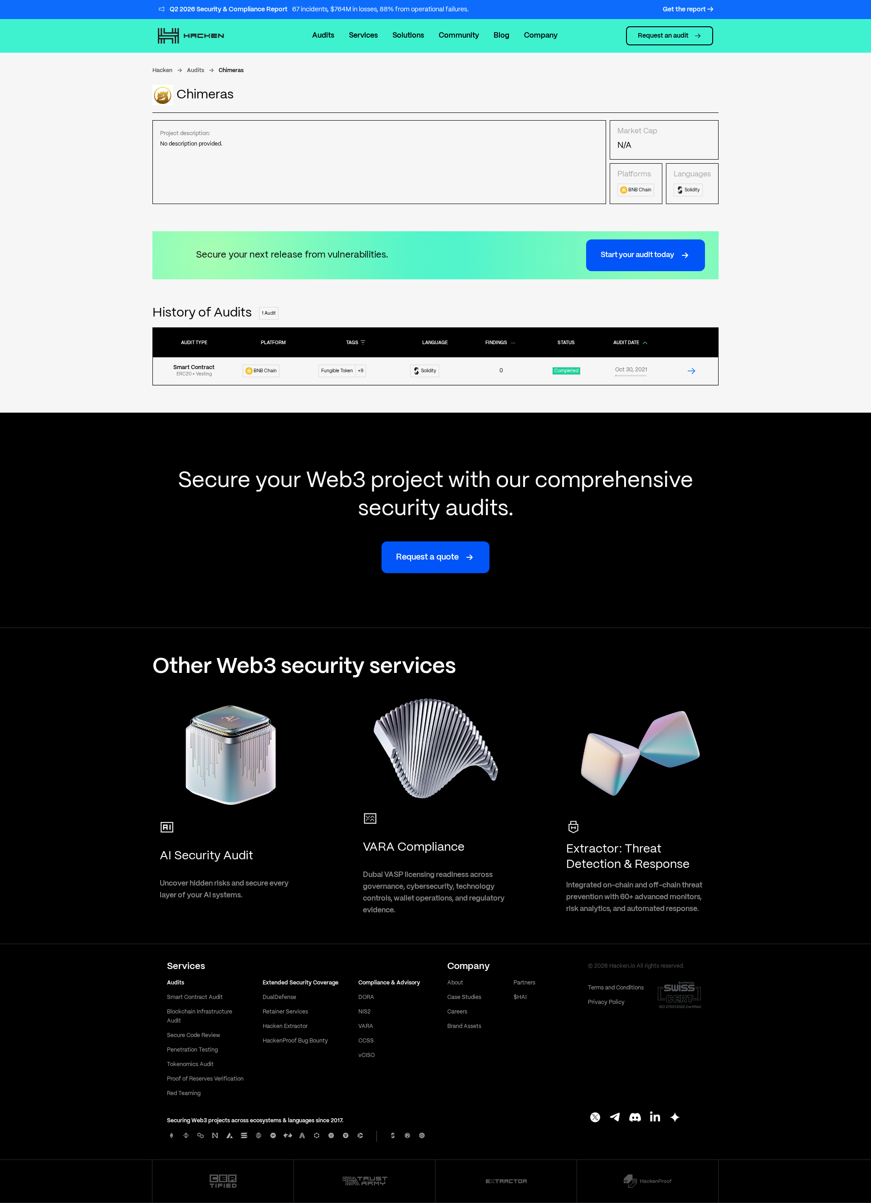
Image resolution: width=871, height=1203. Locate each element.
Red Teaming (184, 1093)
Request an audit (663, 36)
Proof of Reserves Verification (205, 1078)
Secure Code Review (193, 1035)
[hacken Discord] (635, 1118)
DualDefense (279, 997)
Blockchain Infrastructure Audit (199, 1016)
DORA (366, 997)
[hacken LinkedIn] (655, 1118)
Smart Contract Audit (195, 997)
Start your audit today (637, 255)
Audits (323, 35)
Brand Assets (464, 1026)
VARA (365, 1026)
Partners (524, 982)
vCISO (366, 1055)
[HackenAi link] (223, 1181)
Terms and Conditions (616, 987)
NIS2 (364, 1011)
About (455, 982)
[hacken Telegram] (615, 1118)
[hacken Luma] (675, 1118)
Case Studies (464, 997)
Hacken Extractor (285, 1026)
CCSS (366, 1040)
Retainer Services (285, 1011)
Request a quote (427, 557)
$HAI (520, 997)
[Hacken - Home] (200, 36)
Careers (457, 1011)
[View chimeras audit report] (691, 371)
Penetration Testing (192, 1049)
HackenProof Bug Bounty (295, 1040)
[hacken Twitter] (595, 1118)
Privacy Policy (606, 1002)
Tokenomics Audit (190, 1064)
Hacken (162, 70)
